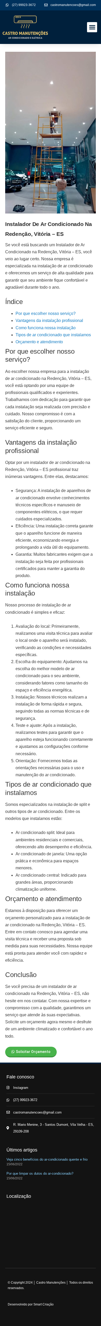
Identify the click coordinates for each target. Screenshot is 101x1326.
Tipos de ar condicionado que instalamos (53, 335)
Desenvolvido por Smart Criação (31, 1304)
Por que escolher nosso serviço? (46, 313)
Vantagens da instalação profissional (49, 320)
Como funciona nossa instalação (46, 328)
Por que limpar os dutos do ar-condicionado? (39, 1173)
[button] (92, 27)
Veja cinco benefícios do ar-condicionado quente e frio (47, 1159)
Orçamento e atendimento (39, 342)
